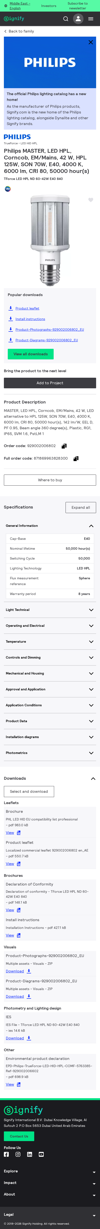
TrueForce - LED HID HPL (20, 143)
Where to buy (50, 479)
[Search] (65, 18)
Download (15, 971)
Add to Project (50, 382)
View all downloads (31, 354)
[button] (9, 236)
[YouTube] (42, 1155)
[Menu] (90, 18)
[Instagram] (18, 1155)
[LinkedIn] (30, 1155)
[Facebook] (7, 1155)
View (10, 832)
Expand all (81, 507)
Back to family (21, 31)
